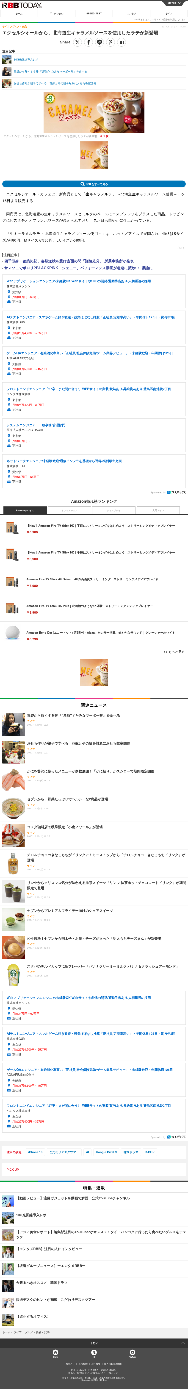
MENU (172, 3)
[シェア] (88, 42)
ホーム (19, 13)
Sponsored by (158, 492)
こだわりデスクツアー (64, 1152)
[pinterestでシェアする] (110, 42)
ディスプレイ (114, 510)
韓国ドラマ (131, 1152)
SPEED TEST (94, 13)
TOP (94, 1343)
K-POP (150, 1152)
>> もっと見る (174, 651)
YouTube (132, 1357)
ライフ (169, 13)
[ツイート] (77, 42)
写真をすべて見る (97, 184)
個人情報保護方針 (113, 1364)
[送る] (99, 42)
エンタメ (131, 13)
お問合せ (70, 1364)
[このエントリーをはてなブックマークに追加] (121, 42)
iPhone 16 (35, 1152)
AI (87, 1152)
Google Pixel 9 (106, 1152)
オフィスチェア (69, 510)
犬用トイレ (158, 510)
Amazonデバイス (25, 510)
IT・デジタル (56, 13)
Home (55, 1357)
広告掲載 (83, 1364)
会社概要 (95, 1364)
